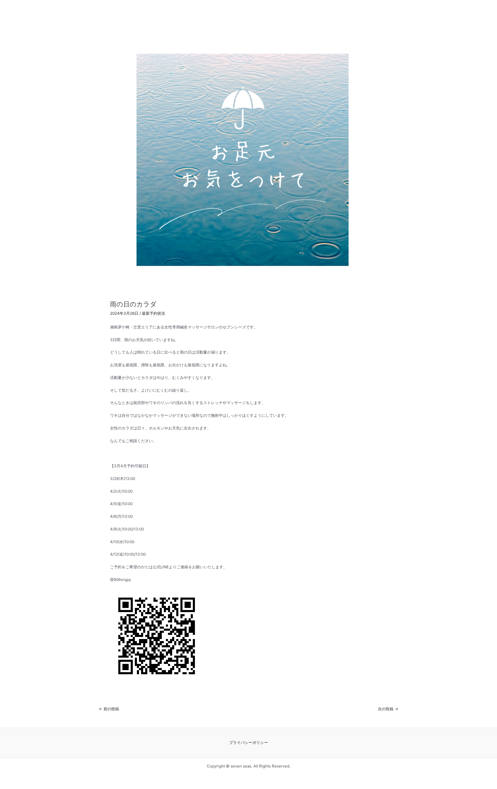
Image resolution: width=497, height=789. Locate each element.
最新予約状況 (153, 313)
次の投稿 (388, 709)
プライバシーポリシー (248, 742)
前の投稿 (109, 709)
